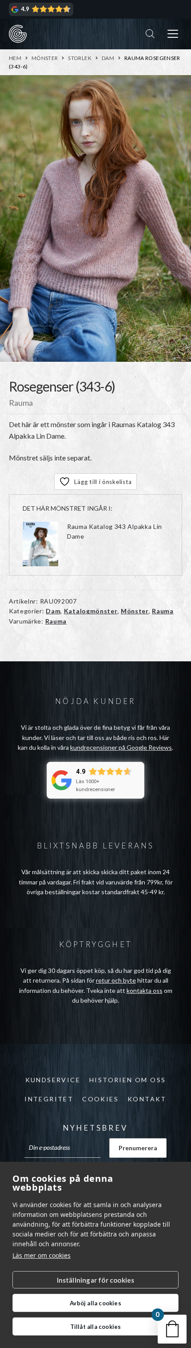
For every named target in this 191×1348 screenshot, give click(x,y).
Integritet (48, 1099)
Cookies (100, 1099)
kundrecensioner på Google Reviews (121, 747)
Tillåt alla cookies (95, 1326)
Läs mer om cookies (41, 1255)
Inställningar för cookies (96, 1280)
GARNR (18, 34)
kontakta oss (145, 990)
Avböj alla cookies (95, 1303)
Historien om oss (127, 1080)
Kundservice (52, 1080)
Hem (15, 58)
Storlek (80, 58)
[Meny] (172, 34)
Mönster (45, 58)
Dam (108, 58)
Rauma (163, 611)
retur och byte (116, 980)
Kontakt (147, 1099)
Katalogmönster (91, 611)
